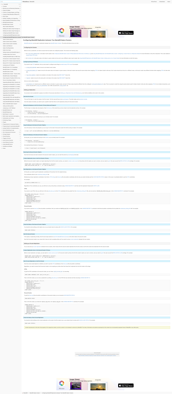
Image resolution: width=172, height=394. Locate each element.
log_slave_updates (31, 75)
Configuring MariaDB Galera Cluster (10, 33)
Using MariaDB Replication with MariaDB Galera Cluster (12, 99)
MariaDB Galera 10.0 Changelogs (10, 67)
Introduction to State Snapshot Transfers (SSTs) (12, 58)
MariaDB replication (28, 43)
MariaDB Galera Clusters (56, 43)
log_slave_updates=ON (33, 53)
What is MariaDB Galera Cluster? (10, 103)
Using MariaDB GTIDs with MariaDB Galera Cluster (12, 97)
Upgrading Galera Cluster (8, 95)
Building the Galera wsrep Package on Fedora (12, 28)
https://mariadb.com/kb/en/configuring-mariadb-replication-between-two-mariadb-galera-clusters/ (97, 355)
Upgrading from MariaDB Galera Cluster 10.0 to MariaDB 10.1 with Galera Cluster (12, 90)
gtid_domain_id (30, 84)
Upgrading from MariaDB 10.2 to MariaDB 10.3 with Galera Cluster (12, 86)
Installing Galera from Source (9, 54)
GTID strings (52, 177)
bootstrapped (66, 99)
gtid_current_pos (58, 271)
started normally (83, 99)
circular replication (74, 239)
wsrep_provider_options (8, 105)
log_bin (28, 78)
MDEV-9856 (62, 78)
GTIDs (96, 70)
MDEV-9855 (61, 75)
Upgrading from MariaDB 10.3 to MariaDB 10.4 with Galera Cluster (12, 88)
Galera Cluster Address (8, 39)
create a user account (73, 161)
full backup (49, 108)
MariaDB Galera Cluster (35, 392)
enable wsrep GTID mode (31, 55)
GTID (33, 64)
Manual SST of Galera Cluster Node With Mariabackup (12, 60)
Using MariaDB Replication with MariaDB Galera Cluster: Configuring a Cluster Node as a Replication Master (116, 53)
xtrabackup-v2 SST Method (9, 108)
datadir (46, 137)
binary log (59, 177)
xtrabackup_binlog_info (42, 174)
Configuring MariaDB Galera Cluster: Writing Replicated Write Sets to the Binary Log (72, 53)
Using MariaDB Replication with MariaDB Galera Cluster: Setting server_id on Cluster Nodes (99, 58)
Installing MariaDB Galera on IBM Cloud (11, 56)
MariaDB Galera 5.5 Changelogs (10, 69)
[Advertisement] (63, 14)
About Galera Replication (8, 26)
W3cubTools (154, 1)
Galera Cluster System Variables (10, 43)
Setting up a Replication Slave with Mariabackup (71, 92)
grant (109, 161)
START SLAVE (96, 185)
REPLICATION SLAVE (124, 161)
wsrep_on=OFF (63, 85)
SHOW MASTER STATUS (99, 177)
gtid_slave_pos (51, 191)
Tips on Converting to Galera (9, 80)
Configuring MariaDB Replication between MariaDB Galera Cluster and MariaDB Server (12, 35)
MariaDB (25, 392)
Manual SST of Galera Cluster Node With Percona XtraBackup (12, 63)
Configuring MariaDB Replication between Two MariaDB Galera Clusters (12, 37)
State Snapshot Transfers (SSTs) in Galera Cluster (12, 78)
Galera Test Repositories (8, 48)
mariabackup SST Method (8, 65)
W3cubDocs (26, 1)
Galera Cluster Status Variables (9, 41)
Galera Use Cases (7, 50)
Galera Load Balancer (7, 45)
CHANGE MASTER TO (69, 185)
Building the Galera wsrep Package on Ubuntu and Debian (12, 30)
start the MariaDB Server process (61, 236)
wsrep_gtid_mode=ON (31, 67)
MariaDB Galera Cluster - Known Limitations (12, 73)
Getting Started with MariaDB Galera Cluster (12, 52)
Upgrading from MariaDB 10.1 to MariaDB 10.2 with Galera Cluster (12, 84)
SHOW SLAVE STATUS (65, 227)
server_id (30, 58)
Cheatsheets (162, 1)
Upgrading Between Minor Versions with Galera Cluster (12, 82)
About (168, 1)
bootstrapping (71, 154)
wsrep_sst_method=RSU (41, 85)
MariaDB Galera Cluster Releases (10, 75)
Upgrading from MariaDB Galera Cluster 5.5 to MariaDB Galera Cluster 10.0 (12, 93)
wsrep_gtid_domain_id (31, 70)
